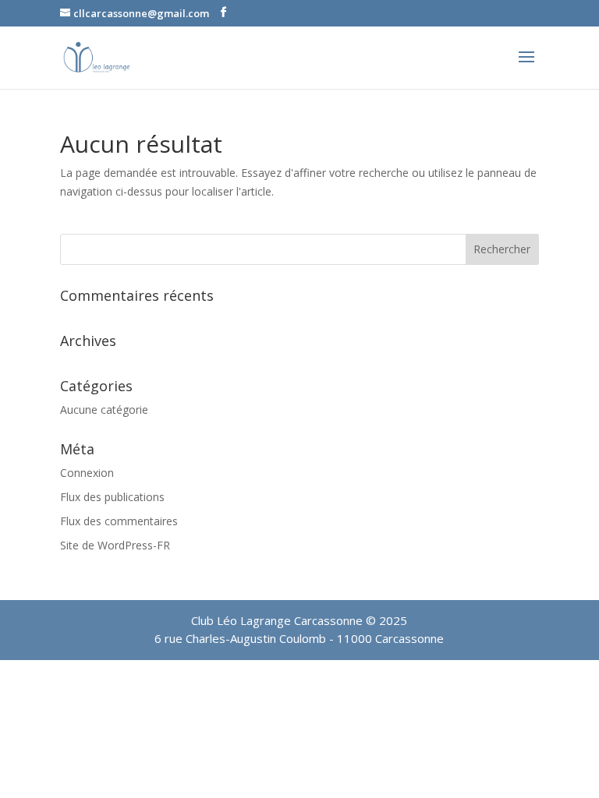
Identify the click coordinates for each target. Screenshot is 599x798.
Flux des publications (112, 496)
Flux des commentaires (119, 521)
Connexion (87, 472)
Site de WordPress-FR (115, 545)
